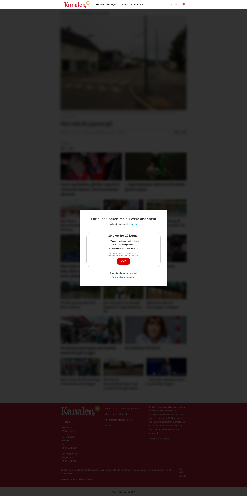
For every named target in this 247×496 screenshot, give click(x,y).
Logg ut (182, 475)
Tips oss (123, 4)
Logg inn (173, 4)
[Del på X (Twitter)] (180, 133)
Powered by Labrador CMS (123, 492)
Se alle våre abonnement (123, 277)
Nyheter (100, 4)
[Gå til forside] (77, 4)
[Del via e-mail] (184, 133)
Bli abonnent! (137, 4)
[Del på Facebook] (176, 133)
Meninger (111, 4)
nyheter (66, 143)
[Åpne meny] (183, 4)
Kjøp (123, 261)
